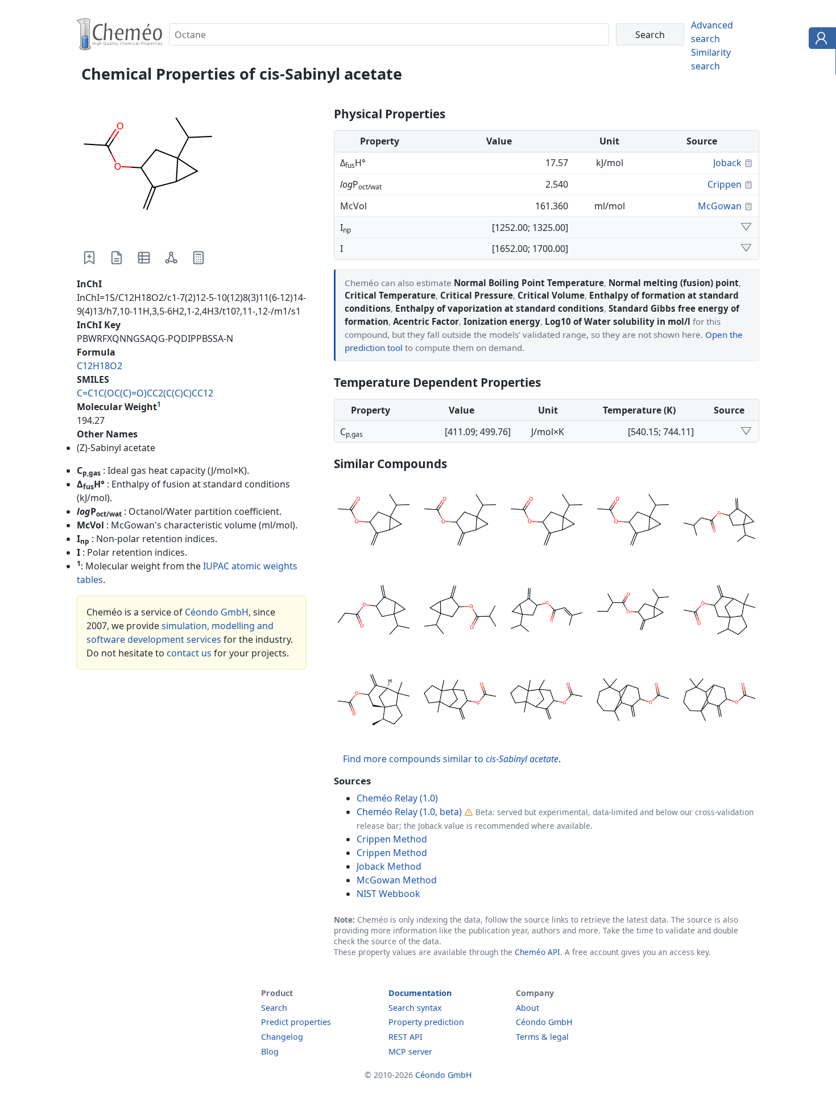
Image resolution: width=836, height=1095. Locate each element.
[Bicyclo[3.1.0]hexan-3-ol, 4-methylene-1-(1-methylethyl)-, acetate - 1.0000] (633, 521)
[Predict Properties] (198, 257)
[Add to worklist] (89, 257)
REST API (405, 1036)
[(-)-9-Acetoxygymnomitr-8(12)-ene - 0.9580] (546, 701)
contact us (189, 653)
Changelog (282, 1036)
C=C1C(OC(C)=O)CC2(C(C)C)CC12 (145, 393)
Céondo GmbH (217, 612)
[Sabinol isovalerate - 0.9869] (719, 521)
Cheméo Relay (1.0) (397, 798)
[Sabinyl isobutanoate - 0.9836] (460, 611)
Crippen (724, 184)
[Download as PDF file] (116, 257)
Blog (270, 1051)
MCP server (410, 1051)
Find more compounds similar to (450, 759)
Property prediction (426, 1022)
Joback (727, 162)
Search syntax (415, 1007)
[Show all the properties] (746, 227)
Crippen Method (392, 839)
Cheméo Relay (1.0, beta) (409, 811)
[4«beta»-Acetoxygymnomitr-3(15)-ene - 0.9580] (460, 701)
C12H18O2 (99, 366)
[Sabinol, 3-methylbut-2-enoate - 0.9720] (546, 611)
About (527, 1007)
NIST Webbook (388, 893)
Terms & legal (542, 1036)
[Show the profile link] (819, 40)
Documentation (420, 992)
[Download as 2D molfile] (171, 257)
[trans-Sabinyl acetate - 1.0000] (460, 521)
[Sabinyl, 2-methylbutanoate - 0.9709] (633, 611)
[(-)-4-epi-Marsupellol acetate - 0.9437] (719, 701)
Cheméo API (537, 952)
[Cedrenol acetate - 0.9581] (373, 701)
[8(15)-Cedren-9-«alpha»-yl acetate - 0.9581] (719, 611)
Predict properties (296, 1022)
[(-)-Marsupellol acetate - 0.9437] (633, 701)
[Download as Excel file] (143, 257)
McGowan (720, 206)
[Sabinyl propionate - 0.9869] (373, 611)
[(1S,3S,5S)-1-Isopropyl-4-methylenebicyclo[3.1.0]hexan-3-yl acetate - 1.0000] (373, 521)
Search (274, 1007)
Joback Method (389, 866)
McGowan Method (397, 880)
